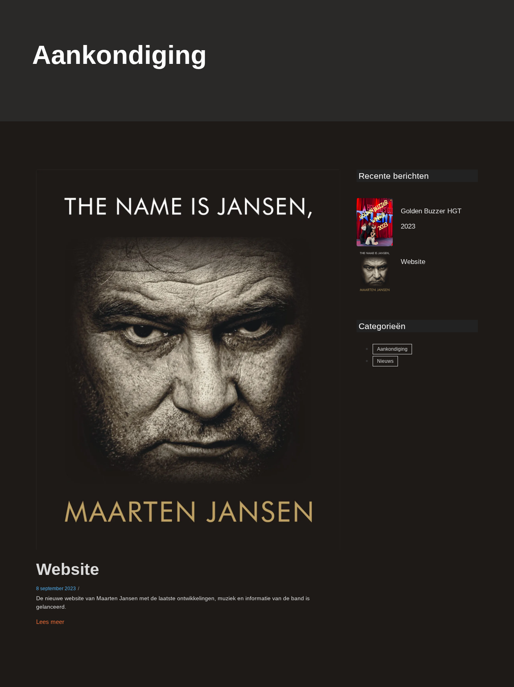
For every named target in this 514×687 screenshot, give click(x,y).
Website (67, 569)
